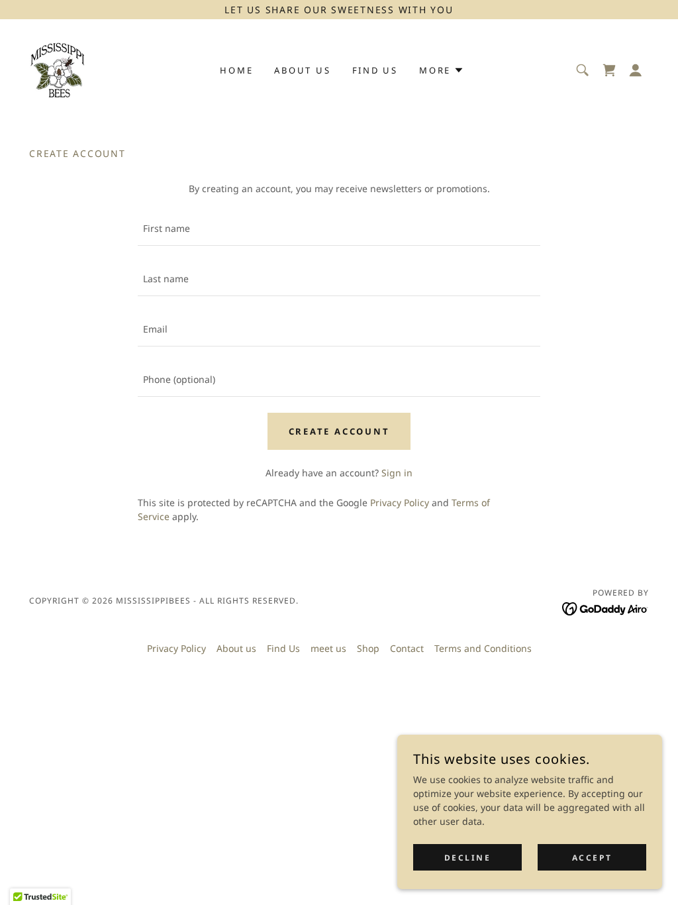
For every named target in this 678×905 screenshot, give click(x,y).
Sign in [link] (396, 472)
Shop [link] (368, 648)
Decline (467, 857)
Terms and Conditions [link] (483, 648)
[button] (635, 70)
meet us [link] (328, 648)
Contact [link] (407, 648)
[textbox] (339, 228)
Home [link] (236, 70)
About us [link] (302, 70)
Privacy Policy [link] (399, 502)
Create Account (339, 431)
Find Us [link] (375, 70)
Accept (592, 857)
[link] (58, 68)
